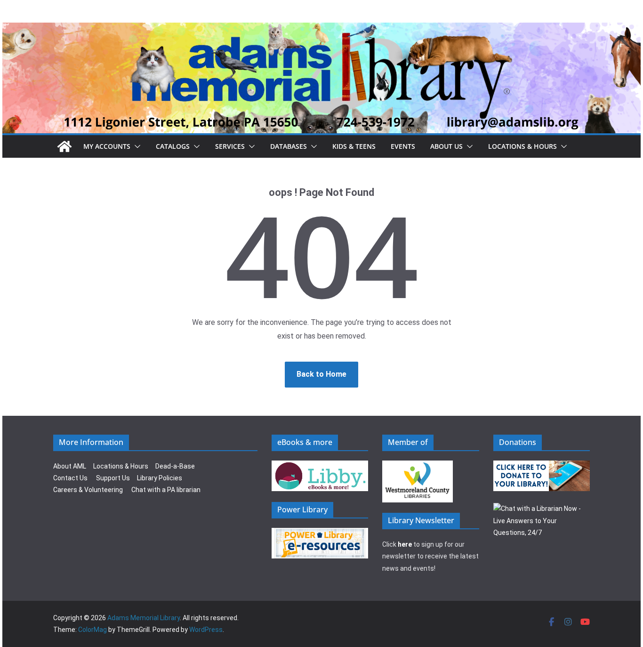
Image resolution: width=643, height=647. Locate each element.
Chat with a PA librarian (166, 489)
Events (403, 146)
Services (230, 146)
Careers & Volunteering (88, 489)
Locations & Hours (120, 466)
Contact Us (70, 478)
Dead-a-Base (175, 466)
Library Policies (159, 478)
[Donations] (541, 466)
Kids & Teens (354, 146)
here (405, 544)
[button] (135, 146)
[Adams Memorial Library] (321, 28)
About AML (69, 466)
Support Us (113, 478)
